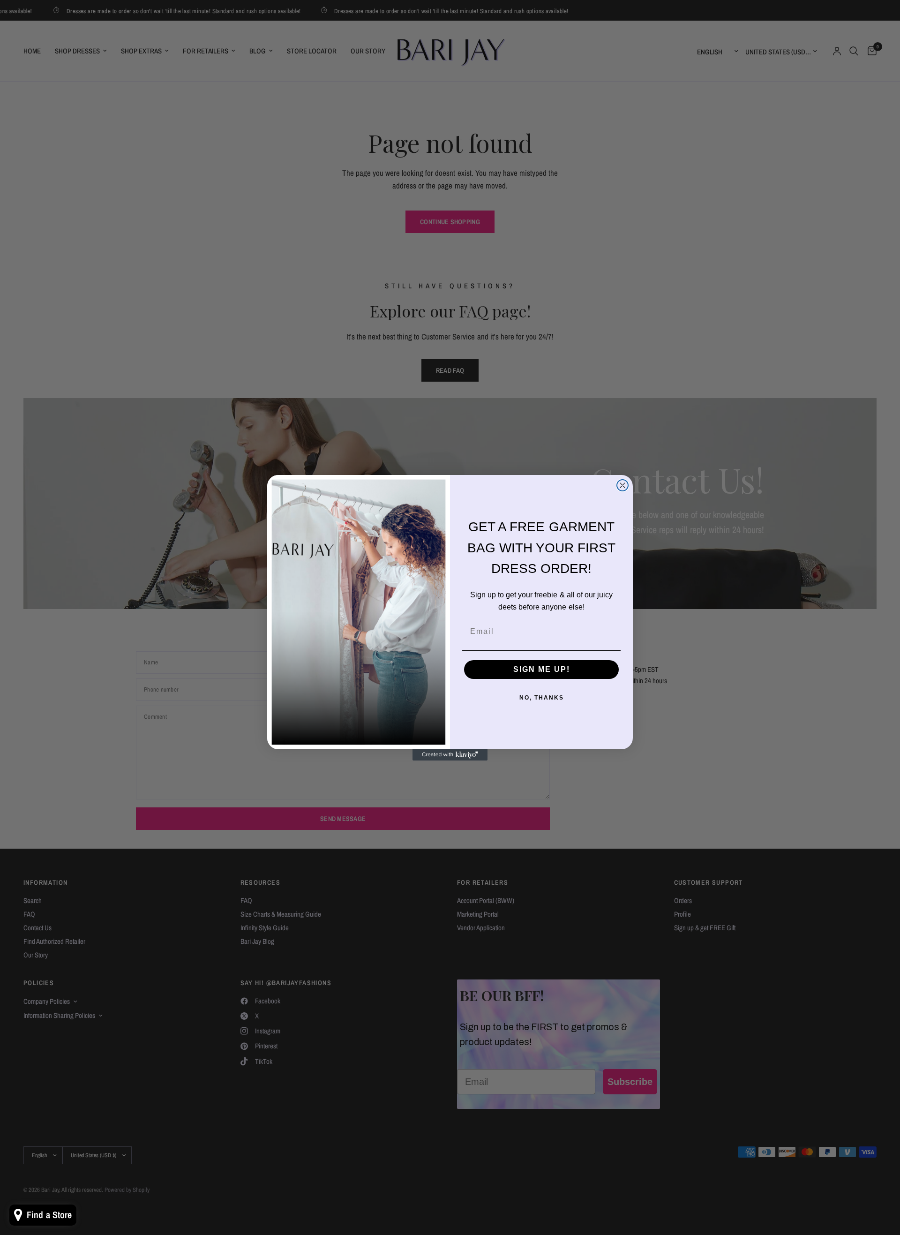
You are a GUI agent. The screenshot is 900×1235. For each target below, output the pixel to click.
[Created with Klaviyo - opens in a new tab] (450, 755)
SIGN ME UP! (541, 669)
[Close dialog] (622, 485)
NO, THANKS (541, 697)
